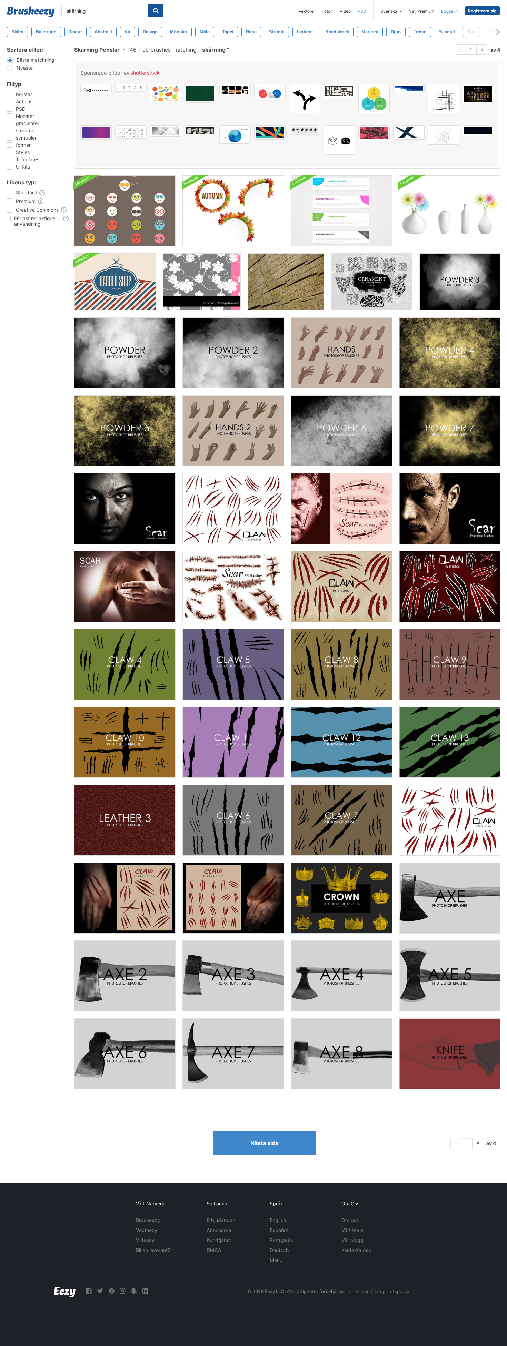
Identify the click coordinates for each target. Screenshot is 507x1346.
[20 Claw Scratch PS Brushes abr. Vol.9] (341, 586)
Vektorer (307, 11)
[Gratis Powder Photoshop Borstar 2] (233, 352)
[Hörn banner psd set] (341, 210)
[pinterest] (111, 1291)
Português (281, 1240)
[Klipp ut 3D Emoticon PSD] (125, 210)
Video (345, 11)
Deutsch (279, 1250)
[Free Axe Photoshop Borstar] (449, 898)
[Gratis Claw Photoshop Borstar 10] (125, 742)
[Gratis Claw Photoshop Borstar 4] (125, 664)
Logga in (449, 11)
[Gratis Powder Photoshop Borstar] (125, 352)
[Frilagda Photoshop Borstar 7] (233, 1053)
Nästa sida (264, 1143)
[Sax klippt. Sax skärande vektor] (96, 88)
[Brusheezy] (30, 11)
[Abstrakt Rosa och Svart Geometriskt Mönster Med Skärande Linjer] (374, 133)
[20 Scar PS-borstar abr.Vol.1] (233, 586)
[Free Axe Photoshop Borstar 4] (341, 975)
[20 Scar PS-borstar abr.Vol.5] (125, 586)
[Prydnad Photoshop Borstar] (371, 281)
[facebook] (88, 1291)
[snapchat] (134, 1291)
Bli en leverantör (154, 1250)
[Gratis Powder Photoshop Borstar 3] (459, 281)
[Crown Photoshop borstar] (341, 898)
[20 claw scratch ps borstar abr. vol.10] (233, 508)
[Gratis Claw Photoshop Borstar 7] (341, 820)
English (278, 1220)
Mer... (276, 1260)
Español (279, 1230)
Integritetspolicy (392, 1291)
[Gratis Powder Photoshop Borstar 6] (341, 430)
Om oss (350, 1220)
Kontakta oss (356, 1250)
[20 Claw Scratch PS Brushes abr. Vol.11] (449, 820)
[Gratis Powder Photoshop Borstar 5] (125, 430)
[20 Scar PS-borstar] (341, 508)
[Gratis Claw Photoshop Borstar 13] (449, 742)
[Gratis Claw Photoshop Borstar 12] (341, 742)
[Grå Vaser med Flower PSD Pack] (449, 210)
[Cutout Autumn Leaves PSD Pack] (233, 210)
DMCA (214, 1250)
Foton (327, 11)
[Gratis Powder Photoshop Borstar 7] (449, 430)
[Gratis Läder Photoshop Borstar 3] (125, 820)
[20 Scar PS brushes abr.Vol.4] (125, 508)
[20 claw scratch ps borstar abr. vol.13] (233, 898)
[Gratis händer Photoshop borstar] (341, 352)
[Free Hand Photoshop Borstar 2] (233, 430)
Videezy (145, 1240)
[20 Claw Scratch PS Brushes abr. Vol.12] (125, 898)
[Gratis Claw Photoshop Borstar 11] (233, 742)
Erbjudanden (221, 1220)
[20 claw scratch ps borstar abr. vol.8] (449, 586)
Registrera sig (482, 10)
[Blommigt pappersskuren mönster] (202, 281)
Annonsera (219, 1230)
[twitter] (100, 1291)
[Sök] (155, 10)
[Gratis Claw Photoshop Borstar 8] (341, 664)
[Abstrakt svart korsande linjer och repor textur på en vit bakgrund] (443, 135)
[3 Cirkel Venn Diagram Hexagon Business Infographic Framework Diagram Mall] (374, 98)
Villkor (362, 1291)
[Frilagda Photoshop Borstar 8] (341, 1053)
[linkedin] (145, 1291)
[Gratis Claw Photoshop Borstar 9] (449, 664)
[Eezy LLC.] (65, 1291)
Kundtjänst (219, 1240)
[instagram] (122, 1291)
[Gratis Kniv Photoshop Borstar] (449, 1053)
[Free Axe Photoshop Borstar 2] (125, 975)
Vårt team (352, 1230)
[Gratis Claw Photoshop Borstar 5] (233, 664)
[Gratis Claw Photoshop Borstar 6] (233, 820)
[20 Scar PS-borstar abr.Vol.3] (449, 508)
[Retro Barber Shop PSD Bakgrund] (115, 281)
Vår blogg (352, 1240)
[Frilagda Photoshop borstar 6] (125, 1053)
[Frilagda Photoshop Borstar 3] (233, 975)
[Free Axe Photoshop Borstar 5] (449, 975)
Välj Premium (421, 11)
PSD (362, 11)
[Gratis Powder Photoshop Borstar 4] (449, 352)
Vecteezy (146, 1230)
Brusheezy (148, 1220)
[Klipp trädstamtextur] (286, 281)
